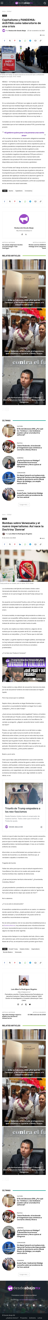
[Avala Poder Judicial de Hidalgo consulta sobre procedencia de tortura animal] (8, 494)
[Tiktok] (27, 1305)
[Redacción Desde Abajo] (4, 30)
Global (9, 11)
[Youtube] (40, 1305)
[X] (9, 40)
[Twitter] (14, 1305)
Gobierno (23, 394)
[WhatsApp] (25, 40)
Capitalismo (19, 191)
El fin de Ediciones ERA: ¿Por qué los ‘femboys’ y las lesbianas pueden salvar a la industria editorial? (24, 302)
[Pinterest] (15, 40)
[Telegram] (30, 40)
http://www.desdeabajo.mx (24, 230)
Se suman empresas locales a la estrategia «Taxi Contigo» (12, 246)
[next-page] (7, 409)
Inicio (4, 11)
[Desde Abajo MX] (24, 3)
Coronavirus (28, 191)
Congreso (20, 490)
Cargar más (23, 505)
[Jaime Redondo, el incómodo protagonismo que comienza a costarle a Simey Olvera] (24, 332)
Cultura (23, 297)
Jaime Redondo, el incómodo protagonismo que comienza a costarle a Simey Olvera (24, 352)
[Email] (35, 40)
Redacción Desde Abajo (17, 30)
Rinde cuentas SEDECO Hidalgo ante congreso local (37, 246)
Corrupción (21, 472)
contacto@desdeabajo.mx (28, 1299)
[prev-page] (3, 409)
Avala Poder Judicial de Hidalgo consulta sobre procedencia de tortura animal (30, 495)
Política (23, 348)
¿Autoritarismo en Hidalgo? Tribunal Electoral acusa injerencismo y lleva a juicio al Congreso (24, 400)
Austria (11, 191)
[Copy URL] (40, 40)
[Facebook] (4, 40)
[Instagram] (20, 1305)
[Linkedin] (20, 40)
